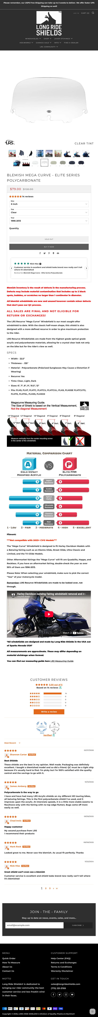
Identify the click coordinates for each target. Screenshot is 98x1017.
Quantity (14, 228)
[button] (15, 196)
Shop (46, 39)
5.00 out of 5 (55, 685)
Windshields (32, 39)
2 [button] (45, 888)
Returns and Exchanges (64, 962)
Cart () (85, 13)
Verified (47, 735)
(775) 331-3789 (58, 988)
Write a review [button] (49, 712)
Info (56, 43)
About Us (7, 967)
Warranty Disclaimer (62, 971)
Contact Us (8, 971)
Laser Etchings (62, 39)
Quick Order (8, 958)
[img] (10, 750)
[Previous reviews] (11, 268)
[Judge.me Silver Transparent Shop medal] (54, 727)
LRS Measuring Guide (62, 661)
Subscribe (77, 925)
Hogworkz (25, 43)
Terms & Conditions (61, 967)
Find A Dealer (71, 43)
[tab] (12, 153)
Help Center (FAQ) (61, 958)
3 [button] (49, 888)
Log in (76, 13)
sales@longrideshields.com (65, 984)
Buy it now (49, 247)
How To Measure (11, 962)
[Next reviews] (86, 268)
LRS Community (48, 47)
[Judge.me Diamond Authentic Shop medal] (41, 727)
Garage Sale (42, 43)
